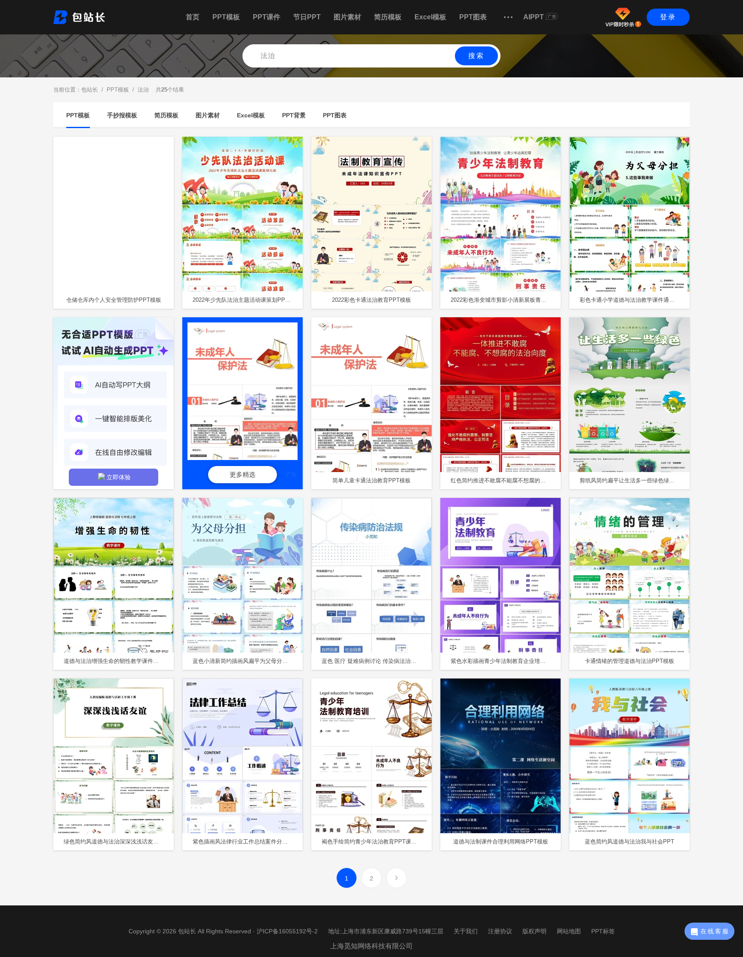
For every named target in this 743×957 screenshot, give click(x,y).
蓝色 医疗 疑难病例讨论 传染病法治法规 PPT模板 (377, 661)
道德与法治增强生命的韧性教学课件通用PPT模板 (119, 661)
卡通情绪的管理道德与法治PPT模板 (629, 661)
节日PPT (307, 17)
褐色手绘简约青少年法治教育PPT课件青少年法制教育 (377, 841)
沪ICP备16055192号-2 (287, 931)
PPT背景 (294, 115)
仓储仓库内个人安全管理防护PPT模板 (113, 300)
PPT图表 (473, 17)
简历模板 (388, 17)
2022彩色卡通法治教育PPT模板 (371, 300)
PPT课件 (266, 17)
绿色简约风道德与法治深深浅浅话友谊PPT (117, 841)
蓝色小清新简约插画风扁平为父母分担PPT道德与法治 (248, 661)
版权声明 (534, 931)
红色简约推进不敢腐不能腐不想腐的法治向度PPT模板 (506, 480)
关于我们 (466, 931)
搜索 (476, 55)
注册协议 (500, 931)
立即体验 (119, 477)
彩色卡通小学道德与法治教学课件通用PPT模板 (635, 300)
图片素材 (347, 17)
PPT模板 (226, 17)
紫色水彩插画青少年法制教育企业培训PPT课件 (506, 661)
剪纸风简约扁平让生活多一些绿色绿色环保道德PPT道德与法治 (635, 480)
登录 (668, 17)
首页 (193, 17)
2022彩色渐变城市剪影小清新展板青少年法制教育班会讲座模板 (506, 300)
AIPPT (533, 17)
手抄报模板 (122, 115)
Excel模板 (430, 17)
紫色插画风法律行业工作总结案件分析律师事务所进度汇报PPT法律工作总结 (248, 841)
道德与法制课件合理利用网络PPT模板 (500, 841)
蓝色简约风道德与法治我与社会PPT (629, 841)
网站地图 (569, 931)
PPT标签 (603, 931)
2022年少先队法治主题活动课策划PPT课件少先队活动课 (248, 300)
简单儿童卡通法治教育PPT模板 (371, 480)
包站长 (89, 89)
